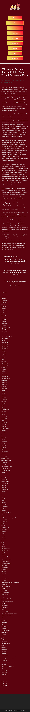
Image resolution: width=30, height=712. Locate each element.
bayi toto (4, 298)
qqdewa (4, 603)
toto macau (4, 584)
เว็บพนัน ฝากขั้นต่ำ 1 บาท (7, 337)
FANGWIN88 (5, 377)
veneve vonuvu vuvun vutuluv (9, 657)
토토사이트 (4, 660)
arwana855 (4, 367)
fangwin (3, 533)
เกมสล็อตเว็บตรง (5, 409)
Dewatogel (4, 653)
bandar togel (5, 451)
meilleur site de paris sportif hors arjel (11, 518)
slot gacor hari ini (6, 327)
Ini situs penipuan (6, 470)
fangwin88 (4, 310)
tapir (3, 516)
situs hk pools (5, 554)
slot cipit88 (4, 519)
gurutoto (4, 445)
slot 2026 (4, 476)
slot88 (3, 645)
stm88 (3, 546)
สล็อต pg (4, 319)
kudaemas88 (5, 567)
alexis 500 (4, 573)
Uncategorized (8, 82)
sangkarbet (4, 323)
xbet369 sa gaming (6, 598)
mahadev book (5, 592)
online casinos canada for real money (11, 582)
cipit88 (3, 304)
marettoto (4, 521)
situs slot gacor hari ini (7, 559)
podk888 (4, 413)
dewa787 (4, 397)
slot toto (4, 317)
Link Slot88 (4, 622)
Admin (6, 80)
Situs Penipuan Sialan (7, 466)
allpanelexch (5, 594)
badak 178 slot (5, 428)
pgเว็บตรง (4, 371)
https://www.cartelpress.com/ (9, 600)
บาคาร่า (3, 552)
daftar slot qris (5, 579)
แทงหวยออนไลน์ (6, 548)
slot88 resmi (5, 607)
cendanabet (4, 670)
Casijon (3, 340)
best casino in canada (7, 615)
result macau (5, 655)
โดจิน (3, 350)
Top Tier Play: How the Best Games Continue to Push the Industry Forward (15, 271)
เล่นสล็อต (4, 396)
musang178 (4, 399)
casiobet (4, 647)
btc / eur (4, 508)
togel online (4, 441)
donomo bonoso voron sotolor (9, 662)
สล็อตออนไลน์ (5, 417)
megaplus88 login (6, 561)
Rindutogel (4, 620)
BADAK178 (4, 375)
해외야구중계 (5, 506)
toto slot (4, 333)
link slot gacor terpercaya (8, 666)
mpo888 (4, 617)
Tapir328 (4, 369)
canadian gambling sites (7, 601)
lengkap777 (4, 479)
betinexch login (5, 455)
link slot (3, 314)
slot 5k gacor (5, 338)
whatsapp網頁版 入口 (7, 460)
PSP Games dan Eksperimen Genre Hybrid (15, 282)
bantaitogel (4, 300)
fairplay (3, 596)
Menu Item (4, 681)
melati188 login (5, 527)
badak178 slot (5, 468)
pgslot (3, 609)
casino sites (4, 649)
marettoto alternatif (6, 512)
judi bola (4, 434)
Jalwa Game (4, 565)
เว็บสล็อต (4, 325)
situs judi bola (5, 628)
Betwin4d (4, 577)
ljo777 (3, 624)
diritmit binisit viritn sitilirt (8, 659)
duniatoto (4, 626)
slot (2, 619)
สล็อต (3, 405)
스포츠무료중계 (5, 556)
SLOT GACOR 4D (6, 630)
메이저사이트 (5, 569)
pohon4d (4, 439)
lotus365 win (5, 605)
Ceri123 (3, 443)
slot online (4, 331)
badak (3, 495)
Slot (2, 668)
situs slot (4, 356)
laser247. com (5, 588)
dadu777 (4, 386)
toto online (4, 575)
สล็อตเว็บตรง (5, 329)
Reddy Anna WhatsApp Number (9, 613)
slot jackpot (4, 354)
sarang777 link (5, 481)
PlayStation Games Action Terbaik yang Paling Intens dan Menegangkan (15, 261)
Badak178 (4, 424)
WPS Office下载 (5, 458)
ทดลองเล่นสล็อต (5, 342)
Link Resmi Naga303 (6, 586)
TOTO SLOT (4, 535)
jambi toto (4, 636)
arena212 (4, 432)
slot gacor (4, 296)
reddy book (4, 590)
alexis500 (4, 571)
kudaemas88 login (6, 563)
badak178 (4, 306)
